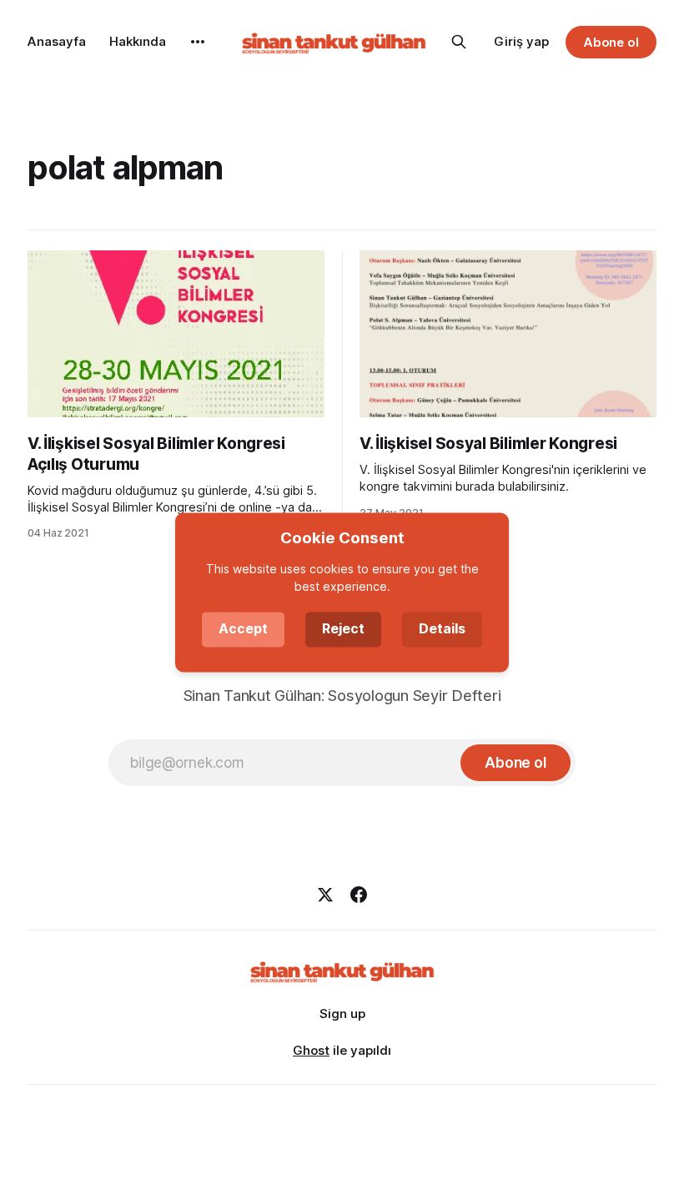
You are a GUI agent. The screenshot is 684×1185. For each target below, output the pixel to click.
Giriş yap (521, 41)
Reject (343, 629)
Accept (243, 629)
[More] (197, 41)
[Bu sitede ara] (458, 41)
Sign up (342, 1013)
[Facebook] (358, 894)
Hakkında (137, 41)
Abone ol (611, 42)
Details (442, 629)
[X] (325, 894)
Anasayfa (57, 41)
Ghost (311, 1050)
